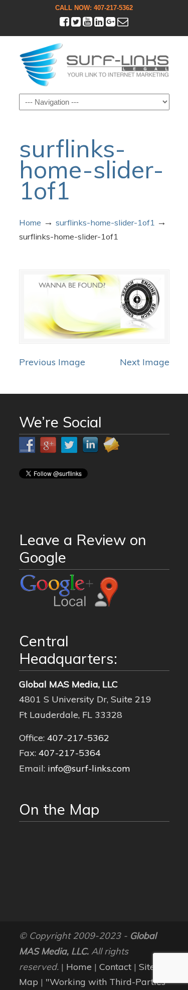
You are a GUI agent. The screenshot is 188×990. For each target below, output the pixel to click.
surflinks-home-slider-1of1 (105, 222)
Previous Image (52, 362)
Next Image (144, 362)
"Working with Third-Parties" (107, 981)
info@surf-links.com (89, 768)
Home (30, 222)
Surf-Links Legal (94, 64)
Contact (115, 966)
